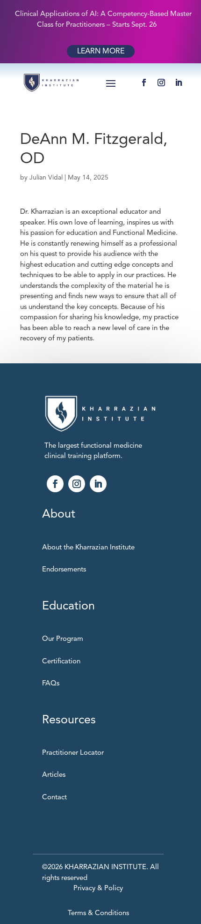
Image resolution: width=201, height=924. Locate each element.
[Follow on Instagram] (161, 82)
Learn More (100, 51)
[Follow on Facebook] (143, 82)
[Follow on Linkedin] (98, 483)
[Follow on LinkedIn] (178, 82)
